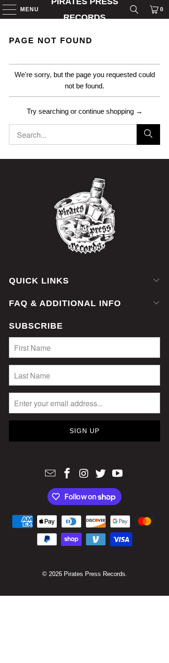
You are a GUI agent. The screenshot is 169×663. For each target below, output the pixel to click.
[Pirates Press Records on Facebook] (67, 474)
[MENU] (5, 9)
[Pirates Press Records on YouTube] (118, 474)
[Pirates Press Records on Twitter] (101, 474)
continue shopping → (110, 111)
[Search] (134, 9)
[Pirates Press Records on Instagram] (84, 474)
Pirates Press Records (84, 9)
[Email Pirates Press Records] (51, 474)
